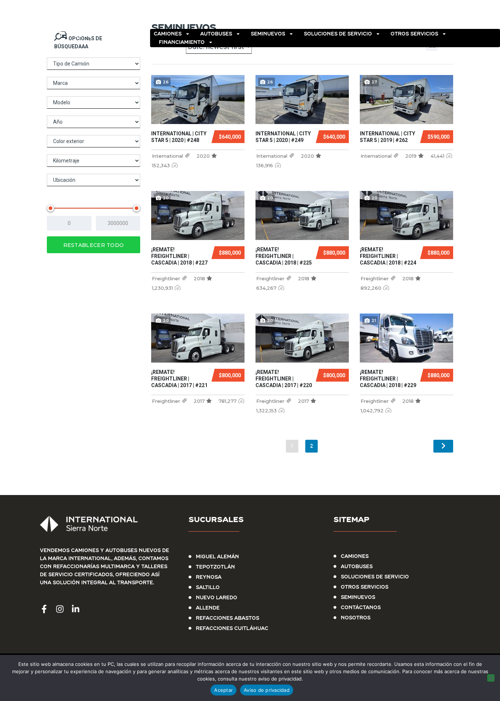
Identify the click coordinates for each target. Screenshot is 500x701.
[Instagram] (473, 16)
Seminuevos (268, 34)
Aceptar (223, 690)
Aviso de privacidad (267, 690)
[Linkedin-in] (491, 16)
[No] (491, 678)
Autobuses (216, 34)
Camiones (168, 34)
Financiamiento (182, 42)
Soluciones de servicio (338, 34)
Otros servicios (414, 34)
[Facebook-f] (456, 16)
